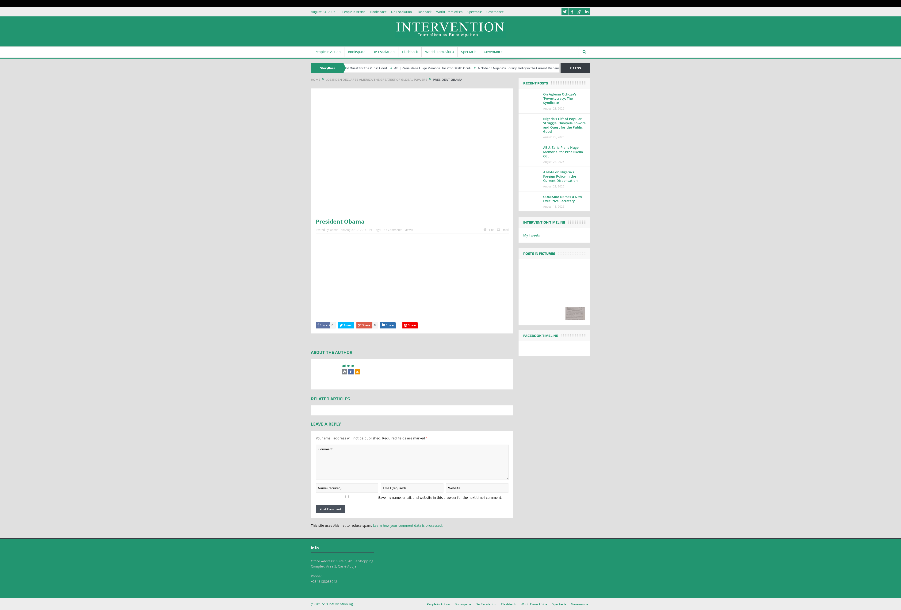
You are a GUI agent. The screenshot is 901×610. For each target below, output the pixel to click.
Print (491, 230)
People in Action (354, 12)
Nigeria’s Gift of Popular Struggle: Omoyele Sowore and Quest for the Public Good (564, 125)
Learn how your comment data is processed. (408, 525)
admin (334, 230)
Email (505, 230)
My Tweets (531, 235)
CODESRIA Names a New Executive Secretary (562, 198)
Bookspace (378, 12)
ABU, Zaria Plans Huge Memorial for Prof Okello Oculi (407, 68)
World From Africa (449, 12)
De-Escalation (401, 12)
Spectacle (474, 12)
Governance (495, 12)
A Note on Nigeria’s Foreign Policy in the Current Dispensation (497, 68)
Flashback (423, 12)
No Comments (392, 230)
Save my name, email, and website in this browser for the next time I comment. (440, 498)
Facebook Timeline (540, 336)
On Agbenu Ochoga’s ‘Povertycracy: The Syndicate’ (559, 98)
